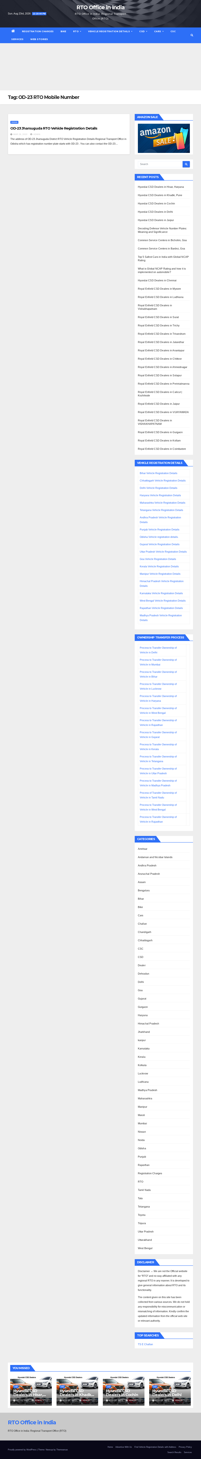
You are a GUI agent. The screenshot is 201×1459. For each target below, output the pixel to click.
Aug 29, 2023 (116, 1400)
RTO (76, 31)
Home (110, 1447)
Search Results (174, 1452)
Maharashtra (145, 1098)
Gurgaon (143, 1007)
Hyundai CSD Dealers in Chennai (157, 280)
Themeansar (62, 1449)
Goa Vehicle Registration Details (158, 559)
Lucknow (143, 1073)
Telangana (144, 1206)
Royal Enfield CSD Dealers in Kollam (159, 440)
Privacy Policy (185, 1447)
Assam (142, 882)
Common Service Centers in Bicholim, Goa (162, 240)
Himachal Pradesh (148, 1023)
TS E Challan (145, 1344)
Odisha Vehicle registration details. (159, 537)
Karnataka (144, 1048)
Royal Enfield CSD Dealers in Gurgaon (160, 432)
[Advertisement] (100, 67)
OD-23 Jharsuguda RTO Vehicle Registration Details (53, 128)
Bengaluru (144, 890)
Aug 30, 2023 (70, 1400)
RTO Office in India (100, 7)
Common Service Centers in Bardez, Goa (161, 248)
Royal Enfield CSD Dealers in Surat (158, 317)
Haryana (143, 1015)
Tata (140, 1198)
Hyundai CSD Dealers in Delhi (155, 212)
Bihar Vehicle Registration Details (158, 473)
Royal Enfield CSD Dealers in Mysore (159, 288)
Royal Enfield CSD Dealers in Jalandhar (161, 342)
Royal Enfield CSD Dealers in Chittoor (160, 358)
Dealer (142, 965)
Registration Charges (38, 31)
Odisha (14, 122)
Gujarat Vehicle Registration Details (159, 544)
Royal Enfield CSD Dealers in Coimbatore (162, 449)
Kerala (141, 1057)
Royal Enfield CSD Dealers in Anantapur (161, 350)
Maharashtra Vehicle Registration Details (162, 502)
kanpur (142, 1040)
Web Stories (39, 39)
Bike (63, 31)
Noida (141, 1140)
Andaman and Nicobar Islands (155, 857)
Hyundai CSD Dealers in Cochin (156, 203)
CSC (173, 31)
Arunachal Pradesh (149, 874)
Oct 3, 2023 (22, 1400)
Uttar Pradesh (146, 1231)
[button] (192, 35)
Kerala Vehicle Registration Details (159, 566)
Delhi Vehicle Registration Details (158, 488)
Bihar (141, 898)
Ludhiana (143, 1082)
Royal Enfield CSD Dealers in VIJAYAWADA (163, 412)
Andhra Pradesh (147, 865)
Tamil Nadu (144, 1190)
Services (17, 39)
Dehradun (143, 973)
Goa (140, 990)
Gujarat (142, 998)
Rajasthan (144, 1165)
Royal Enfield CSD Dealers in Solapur (160, 375)
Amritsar (142, 849)
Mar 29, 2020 (20, 134)
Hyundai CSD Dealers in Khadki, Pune (160, 195)
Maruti (141, 1115)
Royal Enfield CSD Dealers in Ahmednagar (162, 367)
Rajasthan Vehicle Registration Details (161, 608)
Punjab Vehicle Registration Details (159, 529)
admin (36, 134)
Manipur (142, 1106)
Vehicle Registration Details (109, 31)
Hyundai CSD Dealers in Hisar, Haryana (161, 187)
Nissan (142, 1131)
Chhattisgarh (145, 940)
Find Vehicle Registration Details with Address (155, 1447)
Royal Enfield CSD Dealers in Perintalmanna (163, 383)
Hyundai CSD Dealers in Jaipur (156, 220)
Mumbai (142, 1123)
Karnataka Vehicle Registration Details (161, 593)
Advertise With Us (123, 1447)
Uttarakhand (145, 1240)
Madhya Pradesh (147, 1090)
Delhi (141, 982)
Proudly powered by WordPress (22, 1449)
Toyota (141, 1215)
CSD (142, 31)
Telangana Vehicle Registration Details (161, 510)
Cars (158, 31)
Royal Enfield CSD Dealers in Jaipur (159, 404)
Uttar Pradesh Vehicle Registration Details (163, 551)
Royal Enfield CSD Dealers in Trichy (159, 325)
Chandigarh (144, 932)
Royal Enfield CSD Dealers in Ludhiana (160, 297)
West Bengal (145, 1248)
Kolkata (142, 1065)
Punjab (142, 1156)
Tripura (142, 1223)
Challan (142, 923)
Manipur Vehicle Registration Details (160, 574)
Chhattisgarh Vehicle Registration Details (163, 480)
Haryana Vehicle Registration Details (160, 495)
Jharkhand (144, 1032)
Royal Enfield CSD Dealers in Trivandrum (162, 333)
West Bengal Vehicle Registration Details (163, 600)
